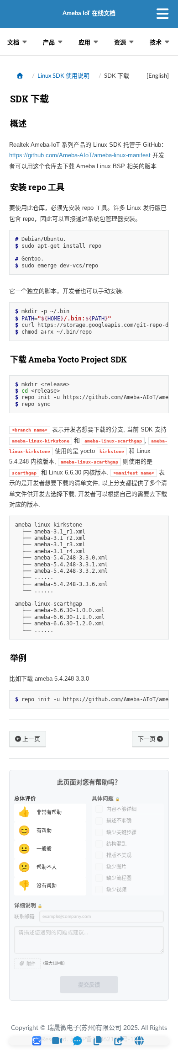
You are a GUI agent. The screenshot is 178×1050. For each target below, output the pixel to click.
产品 (49, 42)
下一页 (147, 739)
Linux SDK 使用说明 (63, 76)
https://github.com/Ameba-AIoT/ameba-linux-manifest (80, 155)
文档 (13, 42)
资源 (120, 42)
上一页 (30, 739)
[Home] (20, 76)
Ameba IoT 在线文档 (89, 13)
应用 (84, 42)
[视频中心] (57, 1040)
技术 (156, 42)
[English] (158, 76)
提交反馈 (89, 985)
